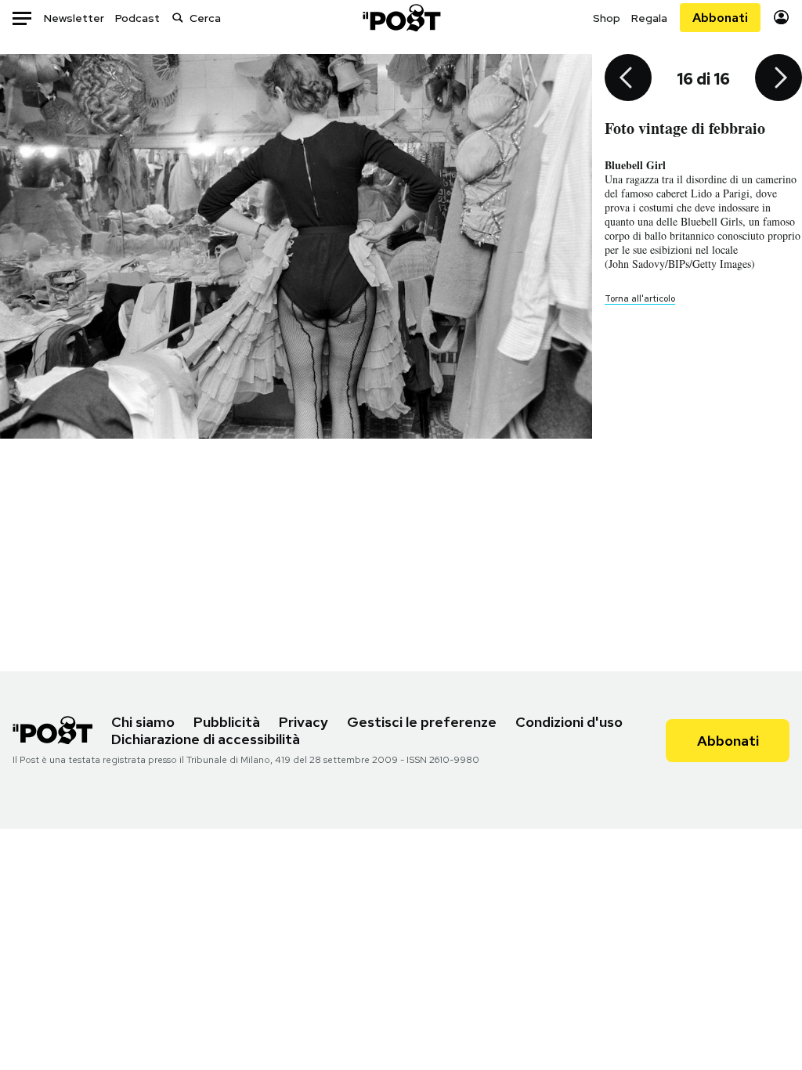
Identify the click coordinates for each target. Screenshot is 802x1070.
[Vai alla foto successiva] (778, 79)
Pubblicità (226, 722)
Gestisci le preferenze (422, 722)
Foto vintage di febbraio (685, 128)
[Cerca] (177, 18)
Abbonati (720, 17)
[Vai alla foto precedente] (628, 79)
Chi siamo (143, 722)
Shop (606, 18)
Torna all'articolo (640, 298)
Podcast (137, 18)
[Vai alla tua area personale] (781, 17)
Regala (649, 18)
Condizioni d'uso (569, 722)
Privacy (303, 722)
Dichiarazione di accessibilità (205, 739)
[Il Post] (401, 17)
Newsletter (74, 18)
